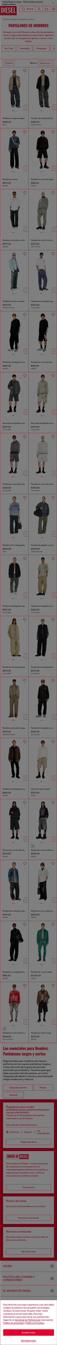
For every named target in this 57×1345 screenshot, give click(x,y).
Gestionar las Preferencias (27, 1320)
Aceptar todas (28, 1332)
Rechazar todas (28, 1340)
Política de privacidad (13, 1323)
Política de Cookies (35, 1323)
